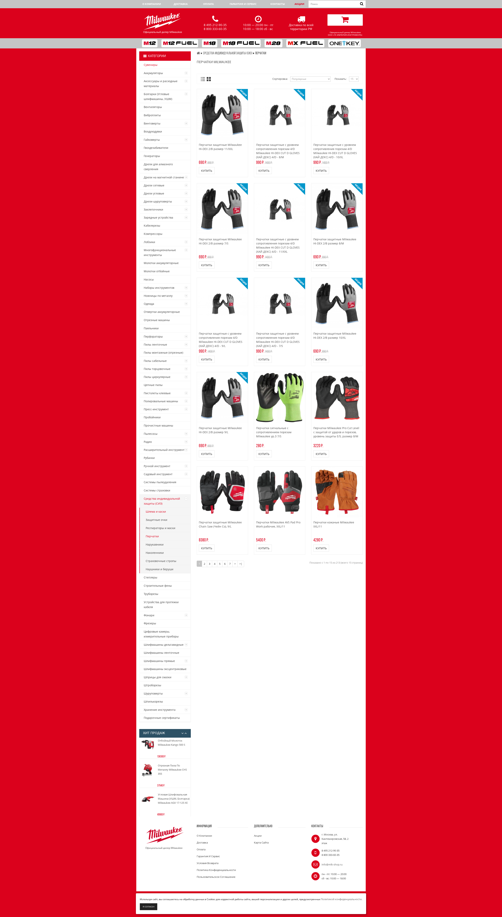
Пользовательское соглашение (216, 877)
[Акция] (222, 114)
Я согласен (148, 906)
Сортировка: (280, 79)
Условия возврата (207, 863)
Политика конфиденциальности (216, 870)
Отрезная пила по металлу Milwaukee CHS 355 (172, 769)
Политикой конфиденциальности (341, 899)
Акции (299, 4)
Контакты (277, 4)
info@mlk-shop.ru (332, 864)
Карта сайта (261, 842)
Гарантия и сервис (243, 4)
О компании (151, 4)
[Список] (203, 79)
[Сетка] (209, 79)
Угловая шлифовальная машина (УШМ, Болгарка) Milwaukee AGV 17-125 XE (174, 798)
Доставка (181, 4)
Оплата (208, 4)
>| (240, 564)
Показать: (340, 79)
